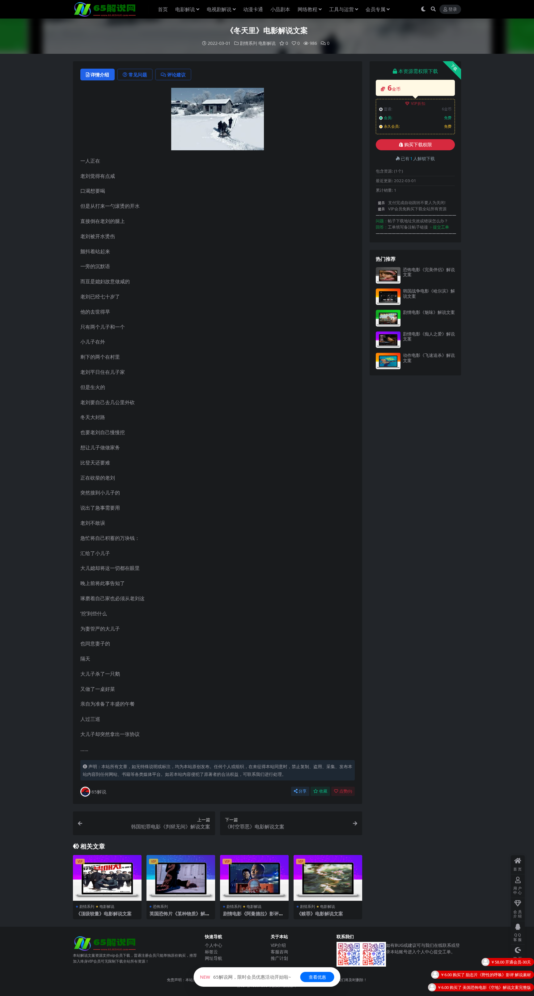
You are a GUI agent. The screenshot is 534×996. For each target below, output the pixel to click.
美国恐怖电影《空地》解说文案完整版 (497, 965)
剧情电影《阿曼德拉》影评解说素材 (253, 916)
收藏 (323, 791)
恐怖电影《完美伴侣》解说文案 (429, 272)
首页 (163, 9)
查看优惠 (317, 977)
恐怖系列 (160, 906)
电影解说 (185, 9)
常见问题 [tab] (138, 74)
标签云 (211, 952)
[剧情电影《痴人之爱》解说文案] (388, 339)
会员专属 (375, 9)
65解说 (98, 792)
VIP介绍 (278, 945)
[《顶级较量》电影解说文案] (107, 878)
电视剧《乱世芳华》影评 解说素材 (500, 978)
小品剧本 (280, 9)
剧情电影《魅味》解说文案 (429, 312)
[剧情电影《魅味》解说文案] (388, 318)
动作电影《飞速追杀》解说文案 (429, 357)
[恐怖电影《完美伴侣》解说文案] (388, 275)
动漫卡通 (253, 9)
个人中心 (213, 945)
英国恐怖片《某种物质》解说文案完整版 (180, 916)
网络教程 (307, 9)
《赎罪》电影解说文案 (320, 913)
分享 (303, 791)
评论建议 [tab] (176, 74)
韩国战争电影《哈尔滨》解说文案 (429, 293)
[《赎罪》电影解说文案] (328, 878)
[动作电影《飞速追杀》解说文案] (388, 361)
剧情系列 (248, 43)
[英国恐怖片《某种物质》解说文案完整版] (180, 878)
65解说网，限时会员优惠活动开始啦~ (245, 977)
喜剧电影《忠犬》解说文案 (507, 991)
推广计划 (279, 958)
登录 (452, 9)
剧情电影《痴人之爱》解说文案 (429, 336)
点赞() (345, 791)
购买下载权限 (418, 144)
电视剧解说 (219, 9)
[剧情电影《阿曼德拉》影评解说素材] (254, 878)
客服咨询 (279, 952)
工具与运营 (341, 9)
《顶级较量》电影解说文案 (104, 913)
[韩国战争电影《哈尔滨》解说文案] (388, 297)
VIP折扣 (418, 103)
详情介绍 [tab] (100, 74)
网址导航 (213, 958)
